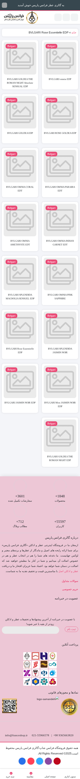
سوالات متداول (70, 581)
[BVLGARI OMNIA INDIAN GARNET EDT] (60, 220)
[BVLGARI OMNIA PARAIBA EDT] (60, 166)
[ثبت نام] (58, 17)
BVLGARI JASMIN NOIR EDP (20, 402)
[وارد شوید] (66, 17)
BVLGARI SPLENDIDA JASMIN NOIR (60, 350)
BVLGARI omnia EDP (60, 79)
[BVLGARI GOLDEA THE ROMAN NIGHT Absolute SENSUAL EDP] (20, 58)
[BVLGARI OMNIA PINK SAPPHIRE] (60, 274)
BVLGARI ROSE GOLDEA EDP (60, 133)
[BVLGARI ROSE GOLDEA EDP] (60, 112)
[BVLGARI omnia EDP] (60, 58)
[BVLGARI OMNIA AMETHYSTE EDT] (20, 220)
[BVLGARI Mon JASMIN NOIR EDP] (60, 382)
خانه (73, 32)
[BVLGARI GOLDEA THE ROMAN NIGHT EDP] (60, 435)
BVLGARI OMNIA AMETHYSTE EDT (20, 242)
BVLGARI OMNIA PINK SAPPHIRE (60, 296)
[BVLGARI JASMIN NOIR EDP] (20, 382)
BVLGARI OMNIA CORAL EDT (20, 189)
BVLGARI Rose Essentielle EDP (20, 350)
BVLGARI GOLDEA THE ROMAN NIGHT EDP (60, 458)
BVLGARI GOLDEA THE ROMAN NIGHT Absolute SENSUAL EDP (20, 83)
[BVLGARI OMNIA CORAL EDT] (20, 166)
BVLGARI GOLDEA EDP (20, 133)
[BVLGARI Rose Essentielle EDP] (20, 328)
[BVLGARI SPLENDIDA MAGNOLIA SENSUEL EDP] (20, 274)
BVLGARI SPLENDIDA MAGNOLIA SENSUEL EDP (20, 296)
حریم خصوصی (70, 589)
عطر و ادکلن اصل (68, 571)
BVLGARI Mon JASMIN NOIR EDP (60, 404)
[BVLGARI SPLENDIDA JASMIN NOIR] (60, 328)
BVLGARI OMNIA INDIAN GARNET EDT (60, 242)
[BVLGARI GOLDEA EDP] (20, 112)
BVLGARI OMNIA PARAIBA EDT (60, 189)
